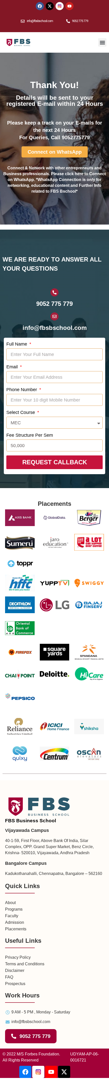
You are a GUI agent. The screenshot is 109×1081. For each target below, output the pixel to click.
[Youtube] (51, 1072)
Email (12, 366)
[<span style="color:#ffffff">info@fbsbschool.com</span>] (54, 316)
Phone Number (22, 389)
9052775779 (76, 137)
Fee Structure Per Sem (29, 435)
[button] (102, 42)
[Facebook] (25, 1072)
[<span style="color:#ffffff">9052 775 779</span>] (54, 292)
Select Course (21, 412)
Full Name (17, 344)
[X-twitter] (64, 1072)
